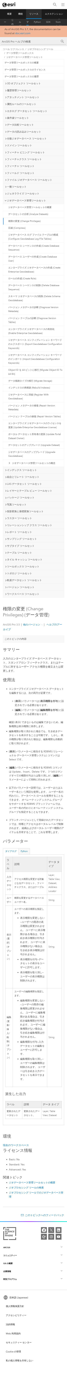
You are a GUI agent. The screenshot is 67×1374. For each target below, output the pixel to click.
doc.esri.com (22, 33)
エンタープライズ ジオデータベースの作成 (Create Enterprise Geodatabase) (34, 269)
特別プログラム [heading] (10, 1279)
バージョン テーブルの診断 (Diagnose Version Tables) (32, 320)
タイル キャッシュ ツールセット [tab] (24, 559)
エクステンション (54, 14)
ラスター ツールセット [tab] (19, 518)
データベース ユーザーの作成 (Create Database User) (32, 258)
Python (37, 22)
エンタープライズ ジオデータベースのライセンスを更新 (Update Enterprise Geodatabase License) (34, 425)
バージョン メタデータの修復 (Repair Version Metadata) (31, 407)
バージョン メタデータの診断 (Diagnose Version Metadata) (33, 309)
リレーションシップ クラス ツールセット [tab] (29, 525)
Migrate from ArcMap (60, 22)
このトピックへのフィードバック (44, 1215)
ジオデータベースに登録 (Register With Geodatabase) (28, 396)
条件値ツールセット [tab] (18, 117)
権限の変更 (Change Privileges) (24, 221)
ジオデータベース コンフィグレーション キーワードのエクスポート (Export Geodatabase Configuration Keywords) (35, 344)
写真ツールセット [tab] (17, 504)
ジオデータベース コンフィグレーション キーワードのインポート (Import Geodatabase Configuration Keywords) (35, 359)
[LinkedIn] (58, 1230)
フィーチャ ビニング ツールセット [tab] (26, 152)
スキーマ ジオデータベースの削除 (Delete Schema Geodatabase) (34, 298)
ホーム (5, 22)
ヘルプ (20, 22)
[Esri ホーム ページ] (9, 4)
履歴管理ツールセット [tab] (19, 90)
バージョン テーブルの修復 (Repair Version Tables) (34, 416)
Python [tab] (24, 851)
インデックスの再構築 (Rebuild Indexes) (29, 387)
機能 (20, 14)
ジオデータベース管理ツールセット (24, 57)
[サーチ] (62, 41)
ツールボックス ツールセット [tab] (23, 566)
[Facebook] (44, 1230)
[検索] (55, 4)
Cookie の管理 (13, 1351)
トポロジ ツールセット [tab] (19, 573)
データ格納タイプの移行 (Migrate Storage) (30, 380)
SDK (48, 22)
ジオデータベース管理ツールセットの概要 (30, 207)
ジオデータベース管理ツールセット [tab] (26, 200)
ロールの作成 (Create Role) (22, 278)
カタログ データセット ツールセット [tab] (27, 111)
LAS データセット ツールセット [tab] (24, 483)
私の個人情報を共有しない (19, 1360)
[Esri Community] (44, 1237)
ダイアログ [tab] (11, 851)
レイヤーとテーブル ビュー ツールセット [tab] (29, 490)
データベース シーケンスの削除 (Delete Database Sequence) (33, 287)
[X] (51, 1230)
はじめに (12, 22)
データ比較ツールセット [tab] (20, 124)
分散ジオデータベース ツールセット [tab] (27, 138)
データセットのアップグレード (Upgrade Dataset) (34, 445)
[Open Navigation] (63, 4)
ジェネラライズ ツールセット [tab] (23, 193)
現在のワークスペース (16, 1145)
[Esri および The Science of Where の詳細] (9, 1234)
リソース (33, 14)
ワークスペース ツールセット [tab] (23, 594)
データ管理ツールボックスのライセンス (25, 69)
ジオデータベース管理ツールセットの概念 (33, 463)
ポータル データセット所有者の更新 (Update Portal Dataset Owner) (34, 436)
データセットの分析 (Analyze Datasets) (28, 214)
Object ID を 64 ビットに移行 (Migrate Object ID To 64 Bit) (35, 372)
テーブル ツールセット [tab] (19, 552)
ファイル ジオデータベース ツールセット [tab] (29, 179)
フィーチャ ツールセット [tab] (20, 166)
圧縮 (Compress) (16, 228)
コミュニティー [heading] (10, 1255)
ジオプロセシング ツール (40, 49)
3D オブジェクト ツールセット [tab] (24, 83)
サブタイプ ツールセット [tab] (20, 545)
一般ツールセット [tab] (17, 186)
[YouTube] (58, 1237)
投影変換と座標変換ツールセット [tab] (25, 511)
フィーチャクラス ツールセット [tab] (24, 159)
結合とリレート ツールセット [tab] (23, 476)
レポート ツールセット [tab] (19, 532)
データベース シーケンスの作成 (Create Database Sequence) (33, 247)
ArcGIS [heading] (6, 1247)
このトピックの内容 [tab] (16, 638)
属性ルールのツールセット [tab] (21, 104)
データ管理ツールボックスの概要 (22, 62)
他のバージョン (31, 624)
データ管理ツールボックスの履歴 (22, 76)
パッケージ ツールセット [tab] (20, 497)
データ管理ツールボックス (20, 53)
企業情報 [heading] (7, 1271)
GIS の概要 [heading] (8, 1263)
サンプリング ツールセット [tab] (22, 538)
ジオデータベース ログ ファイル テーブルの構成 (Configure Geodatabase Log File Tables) (33, 236)
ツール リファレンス (27, 22)
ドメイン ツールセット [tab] (19, 145)
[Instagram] (51, 1237)
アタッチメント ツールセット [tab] (23, 97)
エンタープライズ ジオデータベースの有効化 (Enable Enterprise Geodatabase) (31, 331)
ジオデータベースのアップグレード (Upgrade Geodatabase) (31, 454)
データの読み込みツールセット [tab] (24, 131)
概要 (9, 14)
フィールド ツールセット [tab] (20, 173)
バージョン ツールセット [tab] (20, 587)
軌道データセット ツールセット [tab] (24, 580)
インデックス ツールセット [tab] (22, 470)
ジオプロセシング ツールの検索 (26, 1187)
